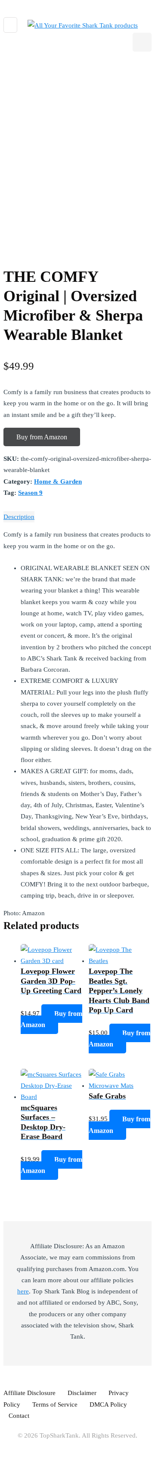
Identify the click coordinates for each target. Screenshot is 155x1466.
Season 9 (30, 492)
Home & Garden (58, 481)
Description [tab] (18, 516)
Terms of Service (55, 1404)
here (23, 1291)
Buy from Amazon (41, 437)
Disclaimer (82, 1392)
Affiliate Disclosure (29, 1392)
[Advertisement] (77, 146)
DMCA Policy (108, 1404)
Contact (19, 1415)
